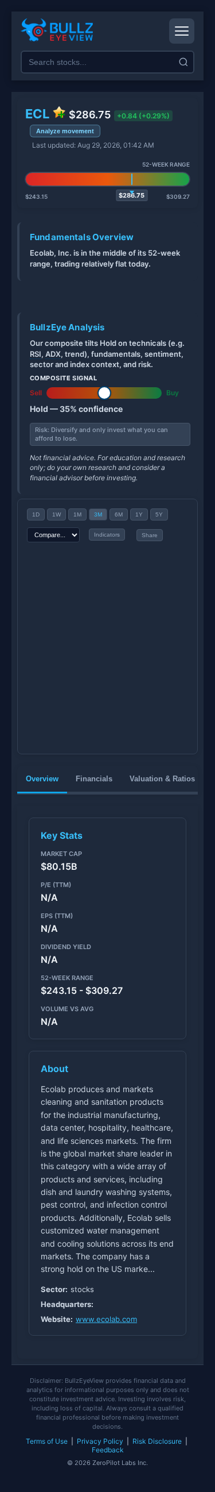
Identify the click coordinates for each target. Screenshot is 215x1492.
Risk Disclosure (157, 1441)
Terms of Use (47, 1441)
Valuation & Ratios (162, 778)
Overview (42, 778)
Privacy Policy (100, 1441)
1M (77, 514)
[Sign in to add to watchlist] (59, 113)
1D (36, 514)
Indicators (107, 534)
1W (56, 514)
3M (98, 514)
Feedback (108, 1449)
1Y (139, 514)
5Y (159, 514)
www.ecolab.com (106, 1319)
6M (119, 514)
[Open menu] (181, 31)
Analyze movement (65, 131)
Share (150, 535)
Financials (94, 778)
